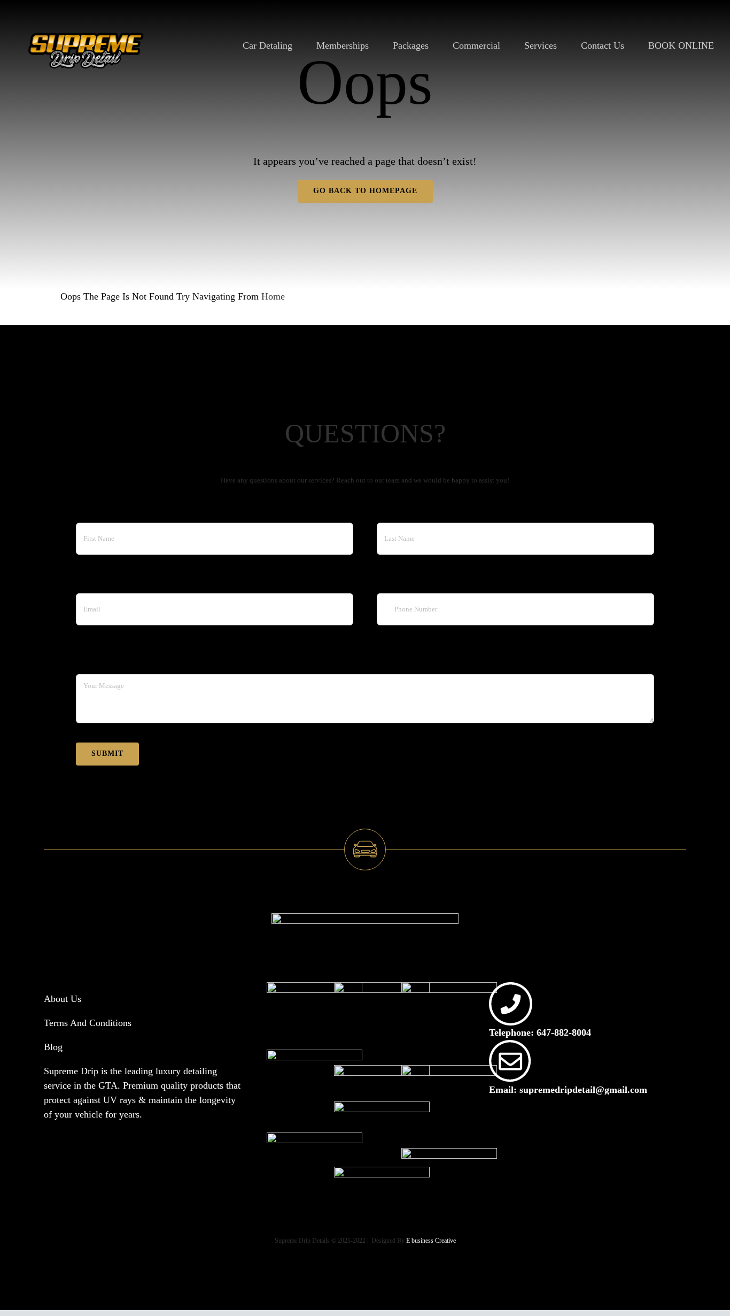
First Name (97, 510)
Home (273, 296)
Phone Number (406, 581)
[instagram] (504, 1127)
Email (87, 581)
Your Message (103, 662)
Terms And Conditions (87, 1022)
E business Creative (431, 1240)
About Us (62, 998)
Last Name (398, 510)
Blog (53, 1047)
